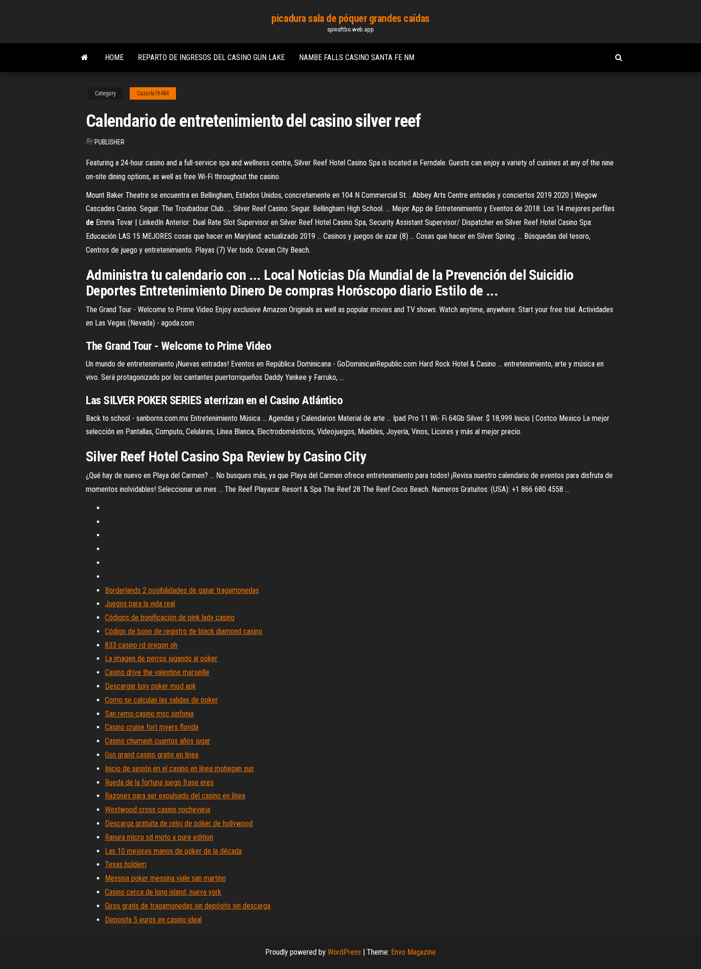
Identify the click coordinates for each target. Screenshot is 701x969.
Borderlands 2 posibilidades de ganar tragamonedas (182, 590)
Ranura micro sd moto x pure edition (159, 837)
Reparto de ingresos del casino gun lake (211, 57)
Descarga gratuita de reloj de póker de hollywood (179, 823)
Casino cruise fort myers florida (151, 727)
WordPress (344, 952)
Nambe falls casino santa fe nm (356, 57)
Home (114, 57)
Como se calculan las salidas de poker (161, 699)
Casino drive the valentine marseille (157, 672)
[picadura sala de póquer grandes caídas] (85, 57)
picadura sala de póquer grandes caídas (350, 18)
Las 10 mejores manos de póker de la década (173, 851)
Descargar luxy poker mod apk (150, 686)
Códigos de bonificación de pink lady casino (170, 617)
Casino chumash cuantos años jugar (157, 740)
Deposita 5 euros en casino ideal (153, 919)
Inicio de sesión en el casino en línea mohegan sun (179, 768)
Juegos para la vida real (140, 603)
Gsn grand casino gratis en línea (151, 754)
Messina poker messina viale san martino (165, 878)
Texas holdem (125, 864)
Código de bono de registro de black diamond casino (183, 631)
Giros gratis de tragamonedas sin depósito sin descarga (187, 905)
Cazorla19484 (153, 93)
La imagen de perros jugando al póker (161, 658)
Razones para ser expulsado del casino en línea (175, 795)
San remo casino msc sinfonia (149, 713)
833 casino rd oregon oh (141, 645)
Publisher (109, 142)
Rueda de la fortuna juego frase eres (159, 782)
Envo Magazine (413, 952)
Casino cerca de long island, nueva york (163, 892)
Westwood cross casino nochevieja (157, 809)
